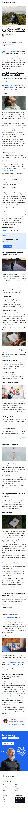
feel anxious (13, 51)
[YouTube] (10, 781)
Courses (4, 790)
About (16, 786)
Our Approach (17, 788)
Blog (2, 26)
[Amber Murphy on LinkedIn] (12, 34)
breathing (13, 139)
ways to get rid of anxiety (19, 290)
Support (4, 804)
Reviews (16, 790)
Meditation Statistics (7, 802)
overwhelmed (10, 87)
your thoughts (8, 695)
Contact (16, 792)
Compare (4, 801)
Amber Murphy (8, 34)
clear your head (7, 278)
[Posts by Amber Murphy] (3, 35)
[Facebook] (8, 781)
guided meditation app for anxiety (16, 662)
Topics (4, 788)
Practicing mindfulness (9, 617)
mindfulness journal (17, 571)
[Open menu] (25, 2)
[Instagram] (3, 781)
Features (4, 786)
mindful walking (19, 306)
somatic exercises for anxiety (9, 693)
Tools (4, 799)
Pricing (4, 792)
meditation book (6, 356)
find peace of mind (8, 170)
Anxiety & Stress (8, 26)
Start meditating (7, 246)
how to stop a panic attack (11, 85)
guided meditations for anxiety (9, 666)
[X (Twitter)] (5, 781)
